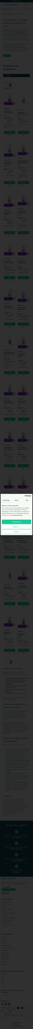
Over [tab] (27, 500)
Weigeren (16, 531)
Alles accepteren (16, 521)
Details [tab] (16, 500)
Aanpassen (16, 526)
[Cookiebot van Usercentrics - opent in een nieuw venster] (24, 496)
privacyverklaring (17, 515)
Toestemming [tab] (6, 500)
